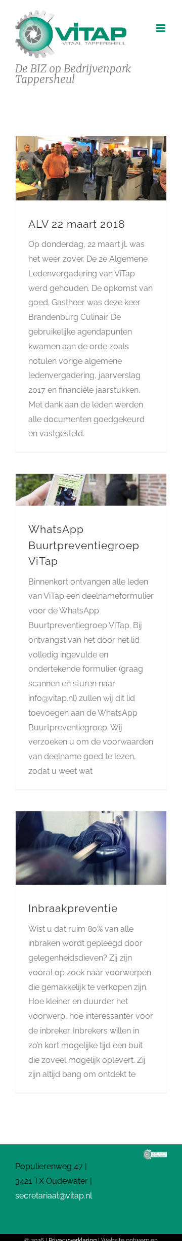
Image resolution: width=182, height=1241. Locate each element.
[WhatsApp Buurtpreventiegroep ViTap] (91, 490)
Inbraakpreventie (73, 908)
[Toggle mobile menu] (161, 28)
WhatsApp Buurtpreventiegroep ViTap (84, 545)
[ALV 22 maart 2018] (91, 168)
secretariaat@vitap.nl (53, 1196)
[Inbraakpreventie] (91, 848)
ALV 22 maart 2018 (76, 224)
